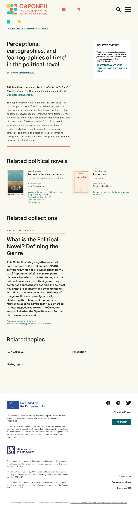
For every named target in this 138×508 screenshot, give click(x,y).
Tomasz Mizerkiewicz (23, 72)
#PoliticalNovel (122, 411)
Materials (43, 28)
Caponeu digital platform (20, 28)
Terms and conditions (121, 482)
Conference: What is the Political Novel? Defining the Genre (111, 68)
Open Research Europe (19, 94)
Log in (123, 422)
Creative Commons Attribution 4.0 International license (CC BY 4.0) (99, 502)
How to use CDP (124, 488)
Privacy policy (125, 476)
